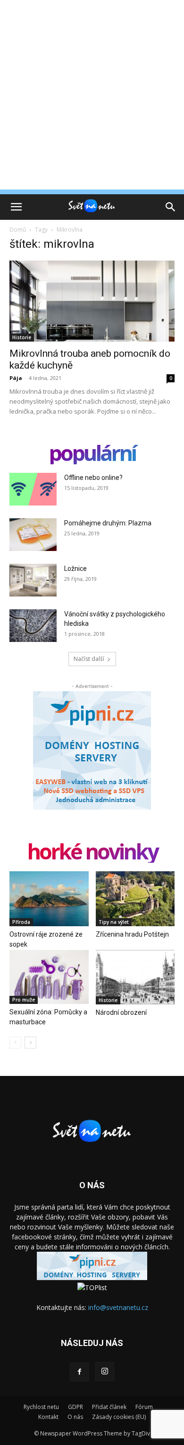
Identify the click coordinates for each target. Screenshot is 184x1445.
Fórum (144, 1407)
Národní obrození (121, 1012)
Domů (17, 230)
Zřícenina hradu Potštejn (132, 934)
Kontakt (48, 1417)
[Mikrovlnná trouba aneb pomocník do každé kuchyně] (92, 301)
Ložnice (75, 568)
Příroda (21, 922)
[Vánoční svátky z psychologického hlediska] (33, 625)
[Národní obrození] (135, 977)
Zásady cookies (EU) (119, 1417)
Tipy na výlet (114, 922)
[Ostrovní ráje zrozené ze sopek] (49, 898)
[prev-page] (15, 1042)
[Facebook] (79, 1372)
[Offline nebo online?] (33, 489)
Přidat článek (109, 1407)
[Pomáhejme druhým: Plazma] (33, 534)
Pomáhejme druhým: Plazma (107, 523)
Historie (21, 337)
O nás (75, 1417)
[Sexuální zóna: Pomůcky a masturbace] (49, 977)
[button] (16, 207)
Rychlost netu (41, 1407)
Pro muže (23, 999)
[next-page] (30, 1042)
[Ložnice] (33, 580)
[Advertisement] (92, 97)
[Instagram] (104, 1371)
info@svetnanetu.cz (118, 1307)
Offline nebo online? (93, 477)
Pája (15, 377)
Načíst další (89, 659)
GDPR (75, 1407)
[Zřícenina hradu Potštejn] (135, 898)
